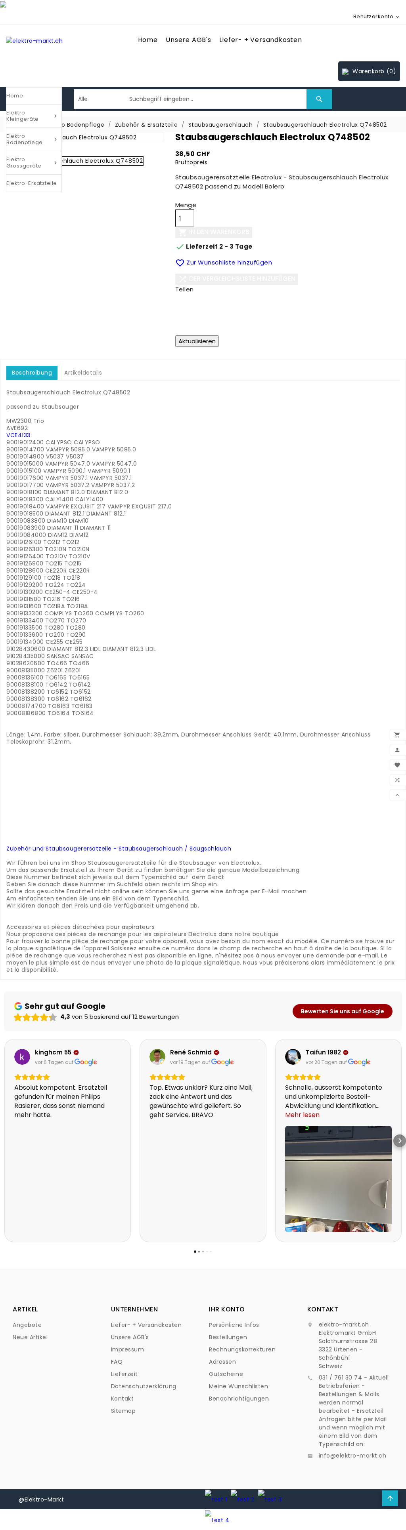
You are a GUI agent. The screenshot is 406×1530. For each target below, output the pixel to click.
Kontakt (122, 1398)
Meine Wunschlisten (238, 1386)
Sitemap (123, 1411)
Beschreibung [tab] (32, 373)
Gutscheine (226, 1374)
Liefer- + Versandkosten (260, 39)
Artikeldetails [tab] (83, 373)
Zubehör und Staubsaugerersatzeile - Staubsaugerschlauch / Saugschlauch (118, 849)
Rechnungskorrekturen (242, 1349)
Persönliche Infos (234, 1325)
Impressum (127, 1349)
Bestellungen (228, 1337)
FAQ (117, 1362)
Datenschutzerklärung (143, 1386)
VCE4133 (18, 435)
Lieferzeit (124, 1374)
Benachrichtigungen (239, 1398)
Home (148, 39)
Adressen (222, 1362)
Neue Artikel (30, 1337)
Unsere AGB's (188, 39)
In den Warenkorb (213, 233)
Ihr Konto (227, 1309)
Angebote (27, 1325)
